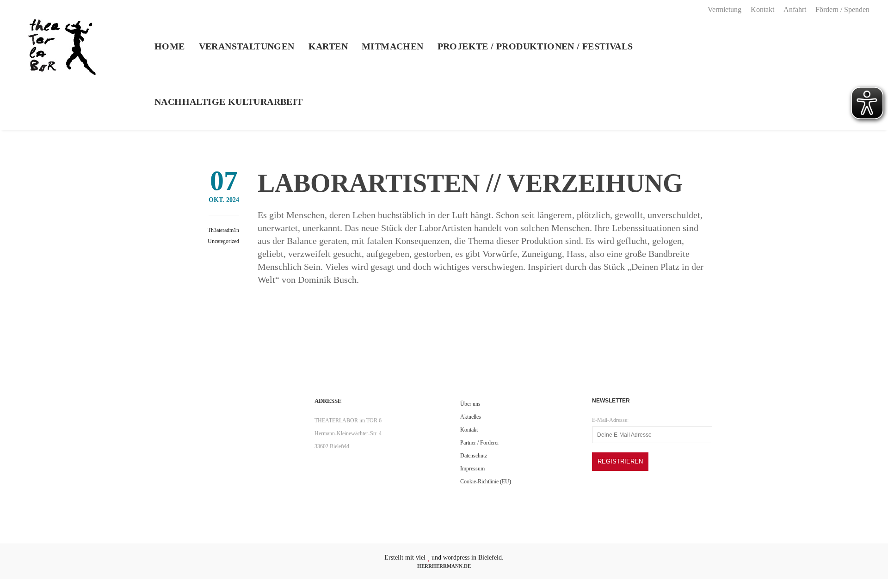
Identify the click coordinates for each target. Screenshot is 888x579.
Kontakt (762, 9)
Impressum (472, 468)
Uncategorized (223, 241)
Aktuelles (470, 417)
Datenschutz (473, 455)
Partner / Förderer (479, 442)
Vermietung (724, 9)
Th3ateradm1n (223, 230)
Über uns (470, 404)
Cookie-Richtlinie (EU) (485, 481)
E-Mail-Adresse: (610, 420)
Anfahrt (794, 9)
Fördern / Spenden (842, 9)
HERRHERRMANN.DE (444, 566)
